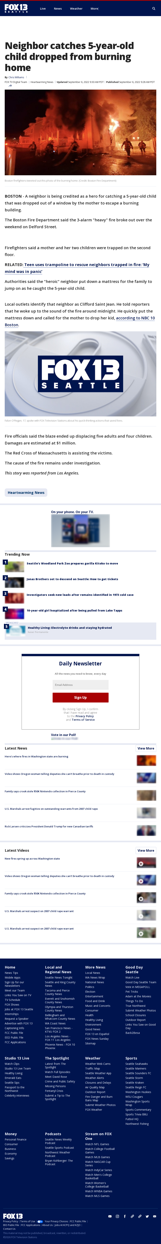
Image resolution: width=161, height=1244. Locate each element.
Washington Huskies (138, 1092)
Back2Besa (132, 1033)
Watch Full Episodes (57, 1072)
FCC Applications (15, 1042)
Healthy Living (94, 1020)
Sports (131, 1058)
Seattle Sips (12, 1082)
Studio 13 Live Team (18, 1068)
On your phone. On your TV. (72, 512)
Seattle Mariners (135, 1068)
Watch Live (132, 977)
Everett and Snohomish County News (60, 1000)
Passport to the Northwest (15, 1089)
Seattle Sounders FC (138, 1073)
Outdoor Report (135, 1020)
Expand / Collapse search (154, 8)
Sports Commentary (138, 1109)
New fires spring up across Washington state (32, 858)
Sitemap (90, 1043)
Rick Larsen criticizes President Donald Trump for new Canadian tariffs (49, 826)
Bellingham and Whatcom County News (60, 1016)
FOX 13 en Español (97, 1034)
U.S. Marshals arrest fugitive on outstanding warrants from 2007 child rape (51, 809)
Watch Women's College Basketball (97, 1184)
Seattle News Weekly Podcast (58, 1141)
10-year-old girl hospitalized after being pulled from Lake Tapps (74, 610)
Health (89, 1015)
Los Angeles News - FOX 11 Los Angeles (57, 1038)
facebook (125, 1216)
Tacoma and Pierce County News (57, 992)
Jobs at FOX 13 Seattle (19, 1009)
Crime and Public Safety (60, 1081)
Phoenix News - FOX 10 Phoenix (60, 1046)
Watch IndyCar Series (98, 1170)
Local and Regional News (58, 969)
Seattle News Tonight (58, 977)
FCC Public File (14, 1033)
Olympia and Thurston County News (59, 1008)
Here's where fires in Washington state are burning (36, 756)
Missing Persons (55, 1086)
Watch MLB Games (97, 1157)
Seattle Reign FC (135, 1087)
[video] (146, 862)
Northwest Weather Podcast (57, 1154)
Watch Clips (12, 1064)
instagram (117, 1216)
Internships (12, 1014)
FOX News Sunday (97, 1038)
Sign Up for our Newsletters (14, 984)
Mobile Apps (12, 977)
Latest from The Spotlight (55, 1065)
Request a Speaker (16, 1018)
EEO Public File (14, 1037)
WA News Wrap (95, 977)
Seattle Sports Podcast (59, 1147)
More (94, 8)
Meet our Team (15, 990)
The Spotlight (57, 1058)
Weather (93, 1058)
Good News (92, 1029)
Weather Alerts (94, 1078)
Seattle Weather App (98, 1073)
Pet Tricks (131, 991)
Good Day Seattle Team (140, 982)
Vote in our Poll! (63, 735)
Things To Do (134, 1001)
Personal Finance (16, 1139)
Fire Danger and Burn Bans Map (99, 1098)
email (155, 1216)
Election (90, 991)
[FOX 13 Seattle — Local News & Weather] (18, 8)
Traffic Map (92, 1068)
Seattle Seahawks (136, 1064)
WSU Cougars (134, 1097)
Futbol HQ (131, 1119)
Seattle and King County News (60, 984)
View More (146, 748)
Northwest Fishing (137, 1124)
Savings (9, 1158)
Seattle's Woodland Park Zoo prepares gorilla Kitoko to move (72, 563)
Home (10, 967)
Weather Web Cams (98, 1064)
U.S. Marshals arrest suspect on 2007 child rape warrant (39, 911)
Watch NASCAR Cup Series (98, 1163)
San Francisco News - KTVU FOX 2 (58, 1029)
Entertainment (94, 996)
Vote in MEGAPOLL (137, 987)
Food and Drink (95, 1001)
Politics (89, 987)
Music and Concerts (97, 1006)
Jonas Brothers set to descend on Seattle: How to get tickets (72, 579)
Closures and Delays (98, 1082)
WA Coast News (55, 1023)
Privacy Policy (85, 716)
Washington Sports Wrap (137, 1103)
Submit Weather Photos (140, 1010)
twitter (147, 1216)
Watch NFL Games (97, 1144)
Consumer (91, 1010)
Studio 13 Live (17, 1058)
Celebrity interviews (17, 1095)
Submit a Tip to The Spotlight (57, 1097)
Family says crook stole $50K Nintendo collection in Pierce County (45, 791)
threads (140, 1216)
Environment (93, 1024)
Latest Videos (17, 850)
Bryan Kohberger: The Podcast (59, 1162)
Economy (11, 1153)
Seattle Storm (134, 1078)
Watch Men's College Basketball (98, 1176)
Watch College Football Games (100, 1150)
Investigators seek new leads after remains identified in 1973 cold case (80, 595)
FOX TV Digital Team (16, 82)
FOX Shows (12, 1004)
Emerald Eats (13, 1078)
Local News (92, 973)
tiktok (132, 1216)
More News (95, 967)
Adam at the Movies (138, 996)
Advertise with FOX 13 (19, 1023)
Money (11, 1133)
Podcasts (53, 1133)
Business (10, 1149)
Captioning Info (14, 1028)
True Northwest (135, 1006)
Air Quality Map (95, 1087)
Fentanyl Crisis (54, 1091)
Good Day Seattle (134, 969)
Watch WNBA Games (98, 1191)
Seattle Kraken (134, 1082)
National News (94, 982)
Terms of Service (83, 720)
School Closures (135, 1015)
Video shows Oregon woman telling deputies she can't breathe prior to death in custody (59, 774)
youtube (110, 1216)
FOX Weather (93, 1109)
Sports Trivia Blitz (136, 1114)
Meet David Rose (56, 1077)
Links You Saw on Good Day (140, 1026)
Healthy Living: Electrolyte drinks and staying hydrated (70, 628)
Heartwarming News (42, 82)
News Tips (11, 973)
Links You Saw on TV (18, 995)
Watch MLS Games (97, 1196)
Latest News (16, 748)
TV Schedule (12, 1000)
